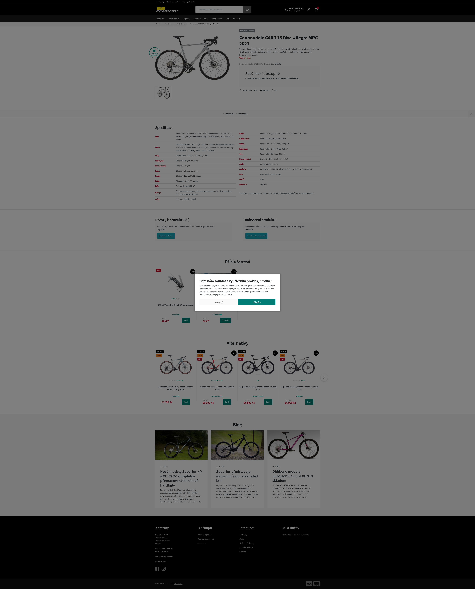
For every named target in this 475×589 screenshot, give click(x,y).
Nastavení (218, 302)
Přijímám (257, 302)
